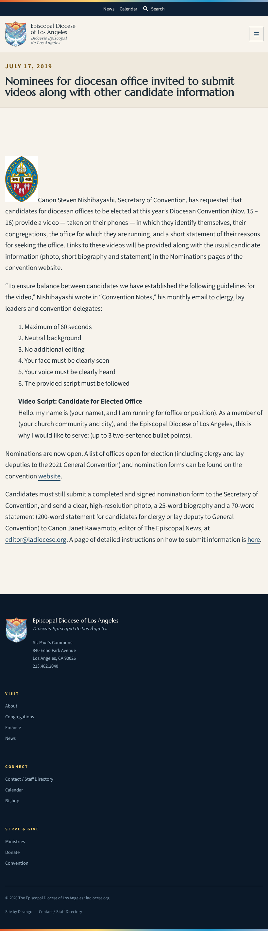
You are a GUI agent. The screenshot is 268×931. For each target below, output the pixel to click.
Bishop (12, 800)
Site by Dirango (18, 912)
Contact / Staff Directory (29, 779)
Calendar (128, 9)
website (49, 476)
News (108, 9)
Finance (13, 727)
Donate (12, 852)
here (253, 539)
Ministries (15, 841)
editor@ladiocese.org (35, 539)
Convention (16, 863)
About (11, 706)
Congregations (19, 716)
